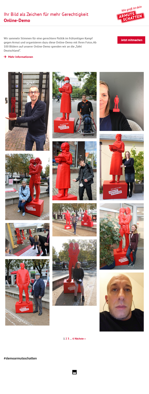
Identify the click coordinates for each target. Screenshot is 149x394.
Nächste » (80, 338)
